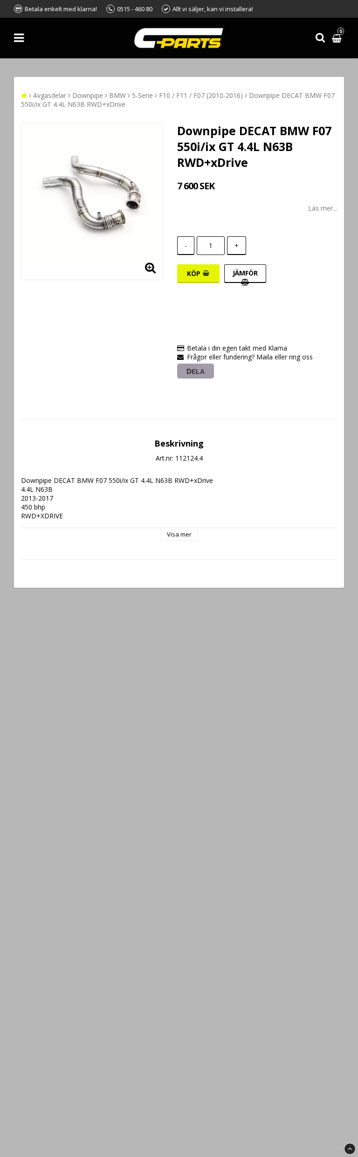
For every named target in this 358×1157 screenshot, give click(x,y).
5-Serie (142, 95)
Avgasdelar (49, 95)
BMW (117, 95)
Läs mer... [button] (322, 208)
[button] (338, 38)
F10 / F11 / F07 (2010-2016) (201, 95)
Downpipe (87, 95)
